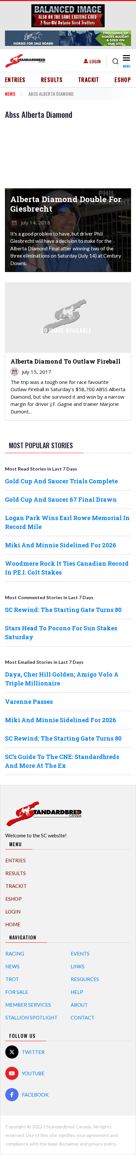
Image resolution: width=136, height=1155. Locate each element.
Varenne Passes (29, 701)
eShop (123, 80)
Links (78, 966)
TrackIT (88, 80)
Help (77, 992)
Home (12, 924)
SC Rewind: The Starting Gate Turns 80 (63, 610)
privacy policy (102, 1143)
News (10, 93)
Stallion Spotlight (31, 1017)
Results (52, 80)
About (79, 1005)
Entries (15, 80)
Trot (12, 979)
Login (95, 61)
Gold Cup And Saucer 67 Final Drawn (61, 499)
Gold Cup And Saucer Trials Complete (61, 481)
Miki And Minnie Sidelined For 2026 (60, 545)
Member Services (28, 1005)
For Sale (16, 992)
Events (80, 953)
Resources (85, 979)
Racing (14, 953)
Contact (82, 1017)
